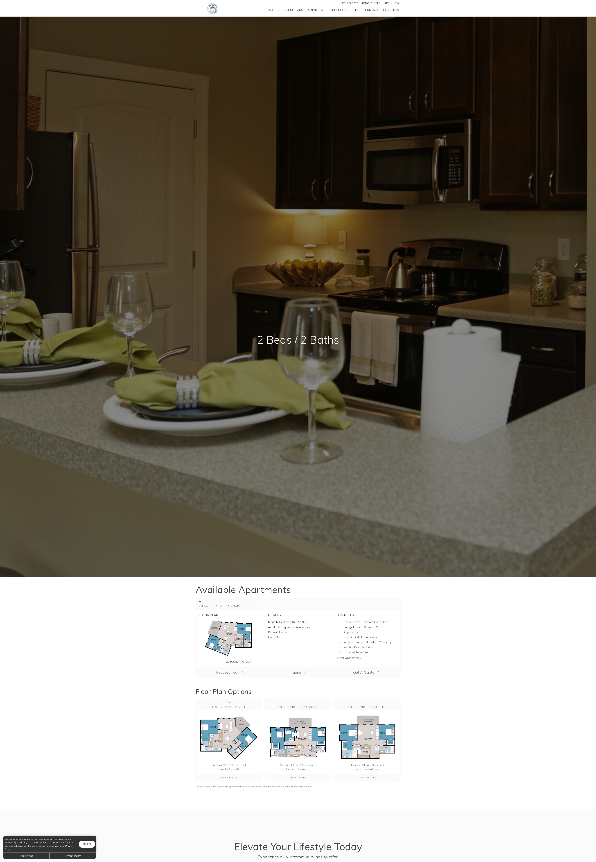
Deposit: (273, 632)
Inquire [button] (296, 672)
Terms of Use (26, 855)
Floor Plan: (275, 637)
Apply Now (391, 3)
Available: (274, 627)
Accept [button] (87, 844)
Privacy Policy (73, 855)
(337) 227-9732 (349, 3)
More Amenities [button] (348, 658)
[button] (229, 642)
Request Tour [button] (227, 672)
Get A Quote (364, 672)
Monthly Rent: (277, 622)
